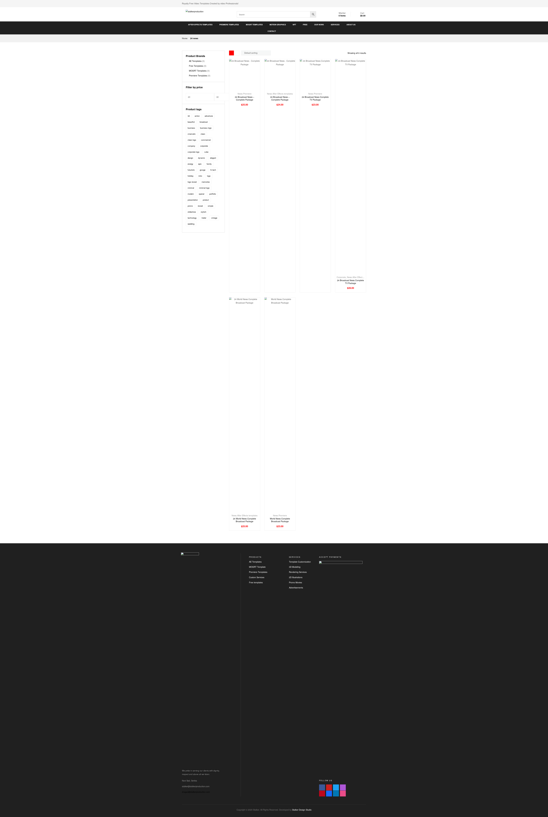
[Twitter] (336, 787)
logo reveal (192, 181)
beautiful (191, 122)
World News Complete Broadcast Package (280, 520)
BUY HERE (241, 89)
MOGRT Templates (197, 70)
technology (192, 217)
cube (206, 151)
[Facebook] (322, 787)
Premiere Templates (198, 75)
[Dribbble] (343, 794)
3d (189, 116)
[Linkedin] (336, 794)
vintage (214, 217)
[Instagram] (343, 787)
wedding (191, 223)
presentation (193, 199)
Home (185, 38)
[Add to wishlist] (248, 89)
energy (190, 163)
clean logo (192, 139)
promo (190, 205)
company (191, 145)
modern (191, 193)
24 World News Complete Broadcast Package (244, 520)
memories (206, 181)
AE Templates (195, 61)
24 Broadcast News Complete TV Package (315, 98)
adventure (209, 116)
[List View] (236, 53)
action (197, 116)
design (190, 157)
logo (208, 175)
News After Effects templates (280, 93)
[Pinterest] (322, 794)
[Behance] (329, 794)
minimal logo (204, 187)
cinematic (192, 134)
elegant (213, 157)
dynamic (201, 157)
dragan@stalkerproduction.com (196, 791)
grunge (202, 169)
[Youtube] (329, 787)
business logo (205, 128)
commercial (206, 139)
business (191, 128)
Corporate (341, 277)
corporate (204, 145)
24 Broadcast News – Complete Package (244, 98)
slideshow (192, 211)
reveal (200, 205)
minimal (191, 187)
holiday (191, 175)
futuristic (191, 169)
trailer (204, 217)
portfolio (212, 193)
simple (210, 205)
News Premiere (244, 93)
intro (200, 175)
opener (201, 193)
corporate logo (193, 151)
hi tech (213, 169)
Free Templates (196, 65)
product (206, 199)
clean (203, 134)
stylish (203, 211)
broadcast (204, 122)
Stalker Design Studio (302, 809)
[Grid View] (231, 53)
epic (200, 163)
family (209, 163)
